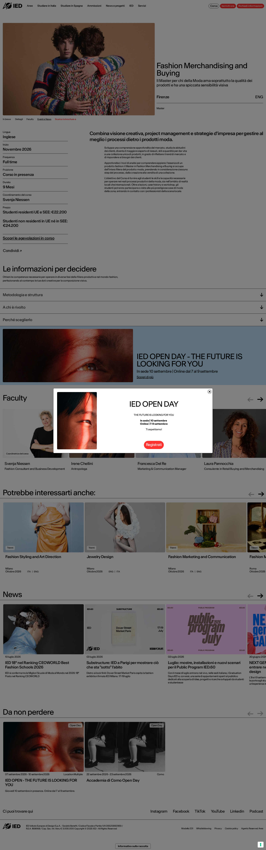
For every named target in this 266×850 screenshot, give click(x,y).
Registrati (154, 444)
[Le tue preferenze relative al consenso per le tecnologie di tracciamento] (261, 845)
